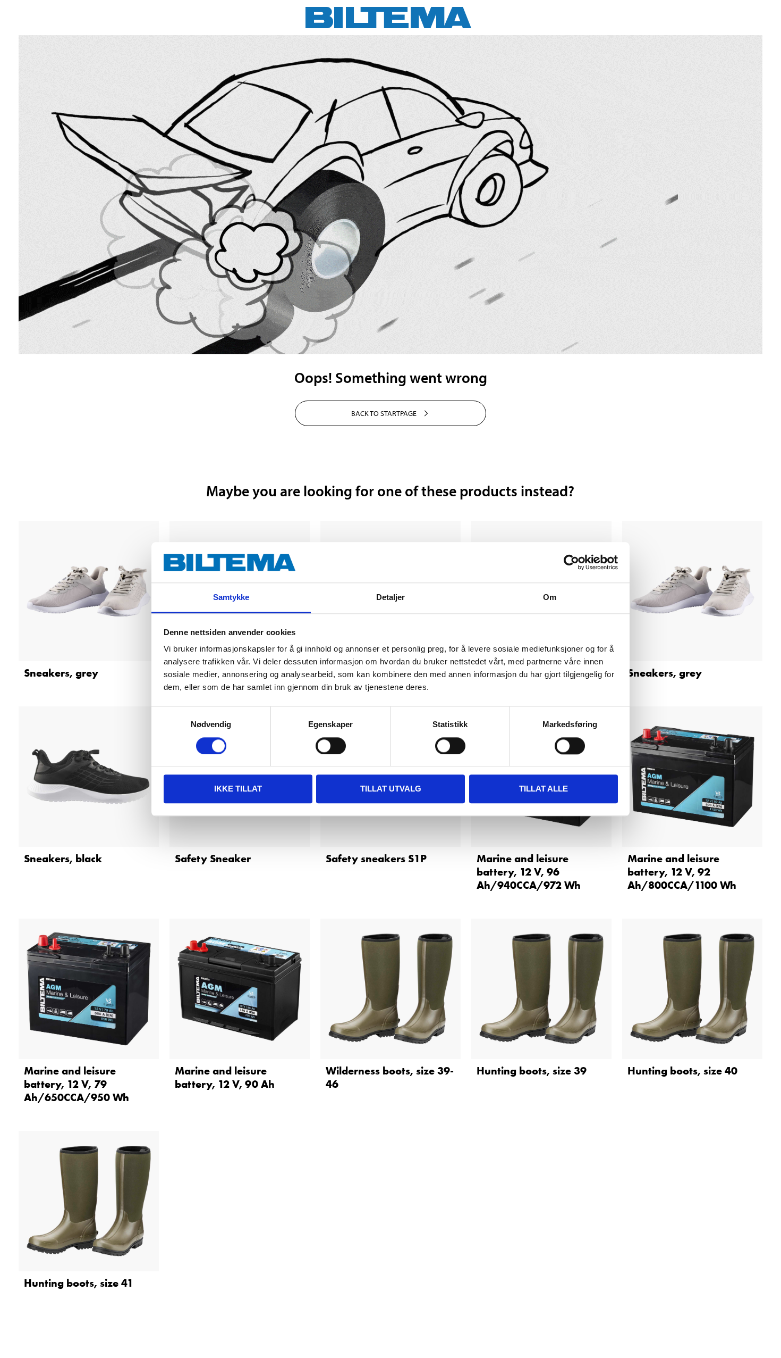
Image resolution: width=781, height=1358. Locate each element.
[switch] (331, 745)
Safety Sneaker (213, 858)
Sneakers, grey (61, 673)
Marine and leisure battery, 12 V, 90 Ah (225, 1077)
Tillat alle (543, 788)
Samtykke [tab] (231, 597)
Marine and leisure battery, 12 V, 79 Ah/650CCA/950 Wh (76, 1084)
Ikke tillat (238, 788)
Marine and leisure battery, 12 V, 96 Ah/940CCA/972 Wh (529, 872)
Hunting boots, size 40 (682, 1071)
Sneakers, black (63, 858)
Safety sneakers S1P (376, 858)
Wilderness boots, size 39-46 (390, 1077)
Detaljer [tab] (390, 597)
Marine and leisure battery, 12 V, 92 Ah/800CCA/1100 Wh (681, 872)
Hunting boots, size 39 (532, 1071)
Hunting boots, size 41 (78, 1283)
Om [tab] (549, 597)
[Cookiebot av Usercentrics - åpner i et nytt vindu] (571, 562)
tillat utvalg (390, 788)
